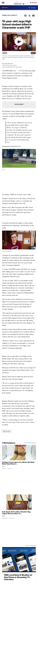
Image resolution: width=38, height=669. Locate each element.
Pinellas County (9, 15)
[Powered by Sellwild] (33, 545)
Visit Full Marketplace (30, 442)
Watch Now (33, 2)
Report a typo (6, 431)
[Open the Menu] (3, 2)
